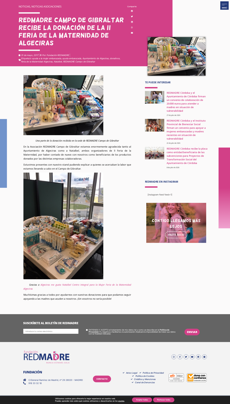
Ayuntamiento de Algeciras (96, 58)
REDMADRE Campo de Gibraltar (79, 61)
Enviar (192, 332)
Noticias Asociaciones (46, 6)
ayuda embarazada (71, 58)
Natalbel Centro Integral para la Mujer (83, 284)
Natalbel (58, 61)
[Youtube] (192, 356)
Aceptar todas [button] (142, 400)
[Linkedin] (198, 356)
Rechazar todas (163, 400)
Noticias (24, 6)
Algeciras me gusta (51, 284)
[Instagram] (173, 356)
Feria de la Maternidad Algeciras (37, 61)
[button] (132, 11)
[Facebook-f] (180, 356)
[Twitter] (186, 356)
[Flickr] (204, 356)
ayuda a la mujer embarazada (46, 58)
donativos (115, 58)
